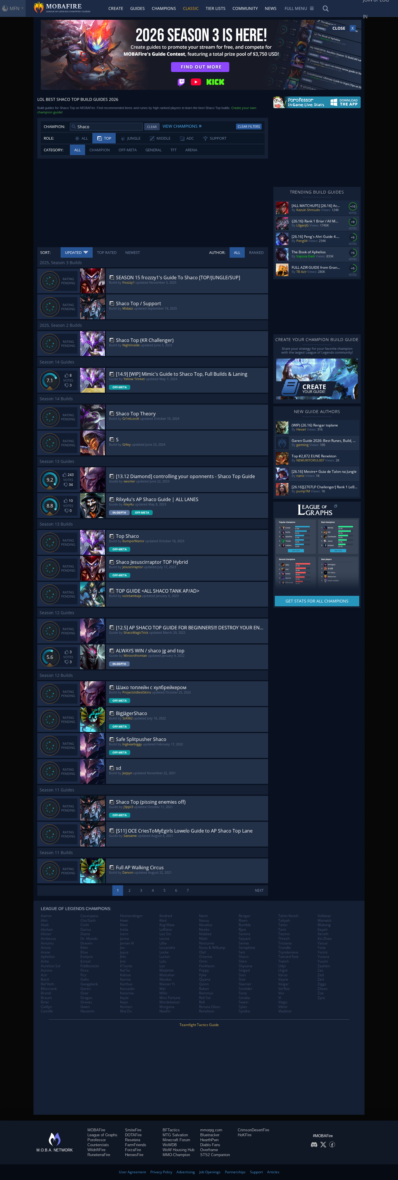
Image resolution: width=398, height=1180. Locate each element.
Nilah (203, 938)
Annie (45, 952)
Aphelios (48, 956)
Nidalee (205, 934)
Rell (202, 1002)
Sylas (243, 1007)
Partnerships (235, 1172)
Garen (85, 988)
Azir (44, 975)
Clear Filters (249, 126)
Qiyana (204, 979)
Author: (217, 252)
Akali (45, 925)
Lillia (163, 943)
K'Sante (126, 966)
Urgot (283, 970)
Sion (242, 975)
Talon (282, 925)
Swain (243, 1002)
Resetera (132, 1140)
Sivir (242, 979)
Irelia (124, 929)
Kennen (126, 1007)
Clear (152, 126)
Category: (53, 149)
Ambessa (48, 938)
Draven (86, 943)
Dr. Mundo (89, 938)
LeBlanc (165, 929)
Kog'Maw (166, 925)
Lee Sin (165, 934)
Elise (84, 952)
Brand (46, 993)
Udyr (282, 966)
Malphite (166, 970)
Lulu (162, 961)
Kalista (125, 975)
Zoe (321, 993)
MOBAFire (96, 1130)
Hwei (124, 920)
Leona (164, 938)
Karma (125, 979)
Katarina (127, 993)
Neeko (204, 929)
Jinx (123, 961)
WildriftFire (96, 1150)
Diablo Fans (210, 1145)
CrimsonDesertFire (253, 1130)
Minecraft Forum (176, 1140)
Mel (162, 988)
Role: (49, 138)
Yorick (322, 952)
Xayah (322, 929)
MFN (15, 8)
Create (115, 8)
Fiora (84, 970)
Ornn (203, 961)
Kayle (124, 997)
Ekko (84, 947)
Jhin (123, 956)
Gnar (84, 993)
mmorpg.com (211, 1130)
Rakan (204, 988)
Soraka (244, 997)
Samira (244, 934)
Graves (86, 1002)
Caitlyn (46, 1007)
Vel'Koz (284, 988)
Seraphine (247, 947)
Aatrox (46, 916)
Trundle (284, 947)
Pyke (203, 975)
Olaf (202, 952)
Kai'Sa (125, 970)
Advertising (186, 1172)
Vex (281, 993)
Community (245, 8)
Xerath (323, 934)
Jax (122, 947)
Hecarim (87, 1011)
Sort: (45, 252)
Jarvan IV (127, 943)
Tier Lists (216, 8)
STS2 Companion (215, 1155)
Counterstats (98, 1145)
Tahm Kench (288, 916)
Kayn (124, 1002)
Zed (321, 975)
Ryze (242, 929)
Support (256, 1172)
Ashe (45, 961)
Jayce (124, 952)
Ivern (124, 934)
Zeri (321, 979)
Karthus (126, 984)
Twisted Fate (288, 956)
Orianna (205, 956)
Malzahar (167, 975)
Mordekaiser (169, 1002)
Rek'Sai (205, 997)
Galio (84, 979)
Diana (85, 934)
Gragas (86, 997)
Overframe (209, 1150)
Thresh (284, 938)
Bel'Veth (47, 984)
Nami (203, 916)
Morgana (166, 1007)
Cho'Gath (88, 920)
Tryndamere (288, 952)
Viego (282, 1002)
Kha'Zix (126, 1011)
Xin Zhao (325, 938)
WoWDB (170, 1145)
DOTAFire (133, 1135)
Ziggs (322, 984)
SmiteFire (133, 1130)
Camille (47, 1011)
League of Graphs (102, 1135)
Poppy (204, 970)
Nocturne (206, 943)
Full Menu (296, 8)
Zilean (322, 988)
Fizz (83, 975)
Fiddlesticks (89, 966)
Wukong (324, 925)
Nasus (204, 920)
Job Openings (210, 1172)
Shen (243, 961)
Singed (244, 970)
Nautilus (205, 925)
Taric (282, 929)
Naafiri (164, 1011)
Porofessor (96, 1140)
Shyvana (245, 966)
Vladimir (285, 1011)
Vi (279, 997)
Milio (163, 993)
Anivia (46, 947)
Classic (191, 8)
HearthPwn (209, 1140)
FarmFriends (135, 1145)
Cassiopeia (89, 916)
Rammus (206, 993)
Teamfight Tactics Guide (199, 1024)
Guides (137, 8)
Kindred (165, 916)
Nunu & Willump (212, 947)
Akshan (47, 929)
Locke (164, 952)
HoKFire (244, 1135)
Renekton (206, 1011)
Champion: (54, 126)
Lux (162, 966)
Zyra (321, 997)
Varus (283, 975)
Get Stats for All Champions (317, 601)
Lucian (164, 956)
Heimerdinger (131, 916)
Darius (85, 929)
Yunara (323, 956)
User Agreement (132, 1172)
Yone (322, 947)
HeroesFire (134, 1155)
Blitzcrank (49, 988)
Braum (46, 997)
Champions (164, 8)
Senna (244, 943)
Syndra (244, 1011)
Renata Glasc (209, 1007)
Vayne (283, 979)
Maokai (165, 979)
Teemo (284, 934)
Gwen (85, 1007)
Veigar (283, 984)
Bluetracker (209, 1135)
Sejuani (245, 938)
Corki (84, 925)
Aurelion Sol (50, 966)
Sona (243, 993)
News (271, 8)
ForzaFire (133, 1150)
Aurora (46, 970)
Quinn (204, 984)
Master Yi (167, 984)
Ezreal (85, 961)
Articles (273, 1172)
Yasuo (322, 943)
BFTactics (171, 1130)
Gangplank (89, 984)
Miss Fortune (169, 997)
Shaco (244, 956)
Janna (124, 938)
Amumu (47, 943)
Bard (45, 979)
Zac (320, 970)
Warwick (324, 920)
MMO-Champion (176, 1155)
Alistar (46, 934)
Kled (162, 920)
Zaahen (324, 966)
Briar (45, 1002)
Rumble (245, 925)
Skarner (245, 984)
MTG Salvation (175, 1135)
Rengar (244, 916)
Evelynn (86, 956)
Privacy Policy (161, 1172)
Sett (242, 952)
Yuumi (323, 961)
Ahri (44, 920)
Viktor (283, 1007)
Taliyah (284, 920)
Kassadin (127, 988)
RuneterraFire (98, 1155)
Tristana (285, 943)
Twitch (283, 961)
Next (259, 890)
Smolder (245, 988)
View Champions (182, 125)
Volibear (324, 916)
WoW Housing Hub (178, 1150)
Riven (243, 920)
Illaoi (124, 925)
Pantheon (206, 966)
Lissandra (167, 947)
